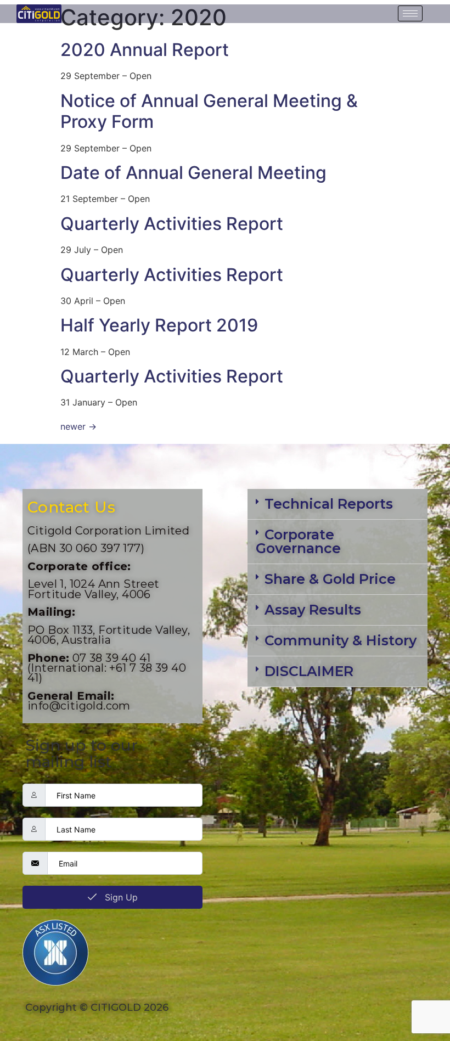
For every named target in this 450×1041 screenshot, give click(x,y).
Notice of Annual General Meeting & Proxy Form (209, 111)
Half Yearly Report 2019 (159, 325)
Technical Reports (329, 504)
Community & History (341, 640)
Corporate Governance (298, 541)
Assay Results (313, 609)
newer (78, 426)
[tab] (338, 504)
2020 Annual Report (144, 49)
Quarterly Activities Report (171, 223)
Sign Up (120, 897)
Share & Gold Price (330, 579)
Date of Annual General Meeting (193, 172)
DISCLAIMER (309, 671)
